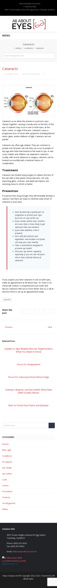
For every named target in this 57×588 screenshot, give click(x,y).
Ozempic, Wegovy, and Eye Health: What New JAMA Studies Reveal (28, 391)
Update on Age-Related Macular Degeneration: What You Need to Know (28, 350)
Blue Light (6, 450)
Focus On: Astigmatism (28, 364)
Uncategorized (8, 503)
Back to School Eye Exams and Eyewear (28, 405)
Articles (18, 48)
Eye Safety (7, 473)
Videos (5, 509)
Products (6, 497)
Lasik (4, 479)
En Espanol (7, 462)
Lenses (5, 485)
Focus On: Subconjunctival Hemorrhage (28, 377)
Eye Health (7, 467)
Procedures (7, 491)
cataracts (7, 299)
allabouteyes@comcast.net (29, 3)
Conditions (28, 48)
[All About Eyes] (28, 24)
